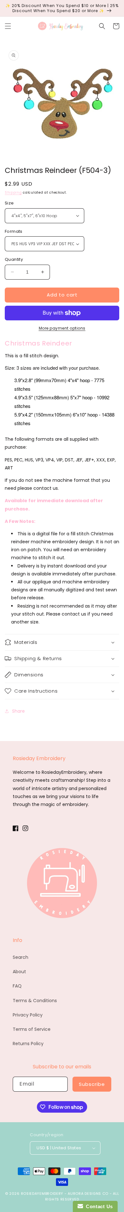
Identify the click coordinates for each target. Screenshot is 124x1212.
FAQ (17, 986)
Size (9, 203)
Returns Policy (28, 1043)
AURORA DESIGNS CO (88, 1193)
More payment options (62, 328)
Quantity (14, 259)
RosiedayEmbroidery (42, 1193)
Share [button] (18, 711)
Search (20, 957)
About (19, 971)
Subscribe (92, 1084)
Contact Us (98, 1206)
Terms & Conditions (35, 1000)
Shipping (13, 192)
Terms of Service (32, 1029)
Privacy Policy (28, 1015)
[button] (8, 26)
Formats (14, 231)
